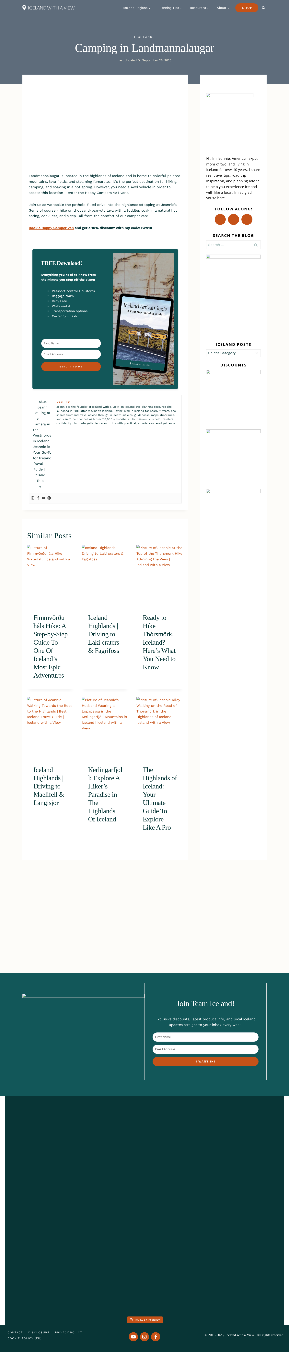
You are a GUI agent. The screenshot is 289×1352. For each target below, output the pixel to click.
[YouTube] (133, 1336)
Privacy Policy (68, 1332)
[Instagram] (32, 498)
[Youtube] (43, 498)
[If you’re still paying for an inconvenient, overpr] (201, 1177)
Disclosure (39, 1332)
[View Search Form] (263, 8)
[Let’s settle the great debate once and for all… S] (257, 1171)
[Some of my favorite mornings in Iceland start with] (88, 1205)
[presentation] (50, 576)
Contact (15, 1332)
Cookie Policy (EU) (24, 1338)
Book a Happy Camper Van (51, 228)
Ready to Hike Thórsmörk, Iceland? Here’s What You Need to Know (159, 642)
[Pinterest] (49, 498)
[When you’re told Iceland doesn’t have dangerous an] (144, 1180)
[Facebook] (38, 498)
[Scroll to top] (276, 1333)
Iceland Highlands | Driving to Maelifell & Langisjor (48, 786)
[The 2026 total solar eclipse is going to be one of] (32, 1194)
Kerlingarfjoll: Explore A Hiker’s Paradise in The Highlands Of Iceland (105, 794)
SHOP (247, 8)
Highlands (144, 37)
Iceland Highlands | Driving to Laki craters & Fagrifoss (103, 634)
